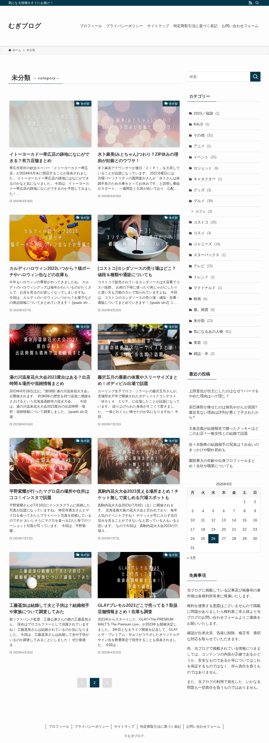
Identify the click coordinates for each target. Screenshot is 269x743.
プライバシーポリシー (92, 727)
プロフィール (59, 727)
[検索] (257, 3)
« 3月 (191, 558)
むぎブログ (24, 26)
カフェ (203, 211)
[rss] (250, 3)
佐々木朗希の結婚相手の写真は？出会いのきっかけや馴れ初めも (224, 447)
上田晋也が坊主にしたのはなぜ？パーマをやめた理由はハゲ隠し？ (224, 393)
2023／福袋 (206, 113)
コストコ (205, 222)
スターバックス (210, 255)
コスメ (202, 233)
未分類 (203, 321)
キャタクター (208, 179)
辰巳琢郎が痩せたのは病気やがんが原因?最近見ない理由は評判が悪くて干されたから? (224, 412)
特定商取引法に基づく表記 (160, 727)
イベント (205, 157)
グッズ (202, 190)
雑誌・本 (204, 353)
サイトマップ (124, 727)
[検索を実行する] (255, 77)
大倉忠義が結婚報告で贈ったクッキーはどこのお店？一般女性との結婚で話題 (224, 431)
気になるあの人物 (212, 331)
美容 (200, 342)
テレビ (203, 266)
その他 (203, 135)
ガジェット (206, 168)
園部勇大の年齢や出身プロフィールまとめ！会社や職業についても (222, 463)
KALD (201, 124)
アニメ (202, 146)
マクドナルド (208, 288)
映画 (200, 299)
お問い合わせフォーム (203, 727)
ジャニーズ (207, 244)
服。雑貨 (204, 309)
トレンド (204, 277)
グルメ (203, 201)
